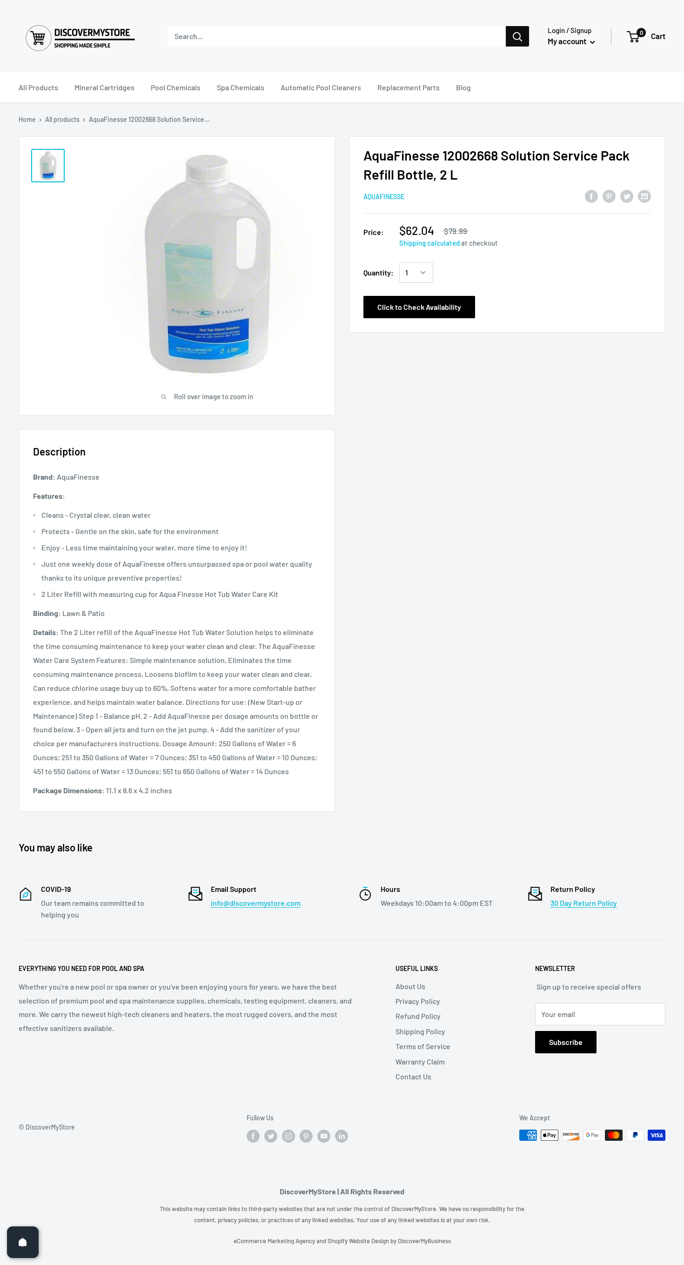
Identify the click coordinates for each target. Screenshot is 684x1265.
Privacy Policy (418, 1001)
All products (62, 119)
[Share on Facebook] (591, 195)
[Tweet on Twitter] (626, 195)
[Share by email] (644, 195)
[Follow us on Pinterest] (306, 1136)
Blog (463, 87)
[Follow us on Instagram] (288, 1136)
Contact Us (413, 1076)
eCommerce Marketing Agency (275, 1241)
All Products (38, 87)
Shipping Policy (420, 1031)
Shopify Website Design (359, 1241)
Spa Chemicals (240, 87)
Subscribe (566, 1041)
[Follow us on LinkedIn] (341, 1136)
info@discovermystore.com (256, 902)
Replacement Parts (408, 87)
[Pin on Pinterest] (609, 195)
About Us (410, 986)
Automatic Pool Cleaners (321, 87)
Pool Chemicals (176, 87)
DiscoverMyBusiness (424, 1241)
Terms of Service (423, 1046)
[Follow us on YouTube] (323, 1136)
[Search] (517, 36)
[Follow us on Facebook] (253, 1136)
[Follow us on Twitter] (270, 1136)
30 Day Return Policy (583, 902)
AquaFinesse (383, 197)
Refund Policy (418, 1015)
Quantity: (378, 272)
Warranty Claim (420, 1061)
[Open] (23, 1242)
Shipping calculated (429, 243)
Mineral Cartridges (104, 87)
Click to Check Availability (419, 306)
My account (568, 41)
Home (27, 119)
